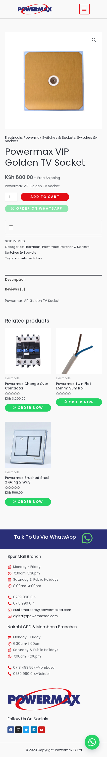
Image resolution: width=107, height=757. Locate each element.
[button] (94, 40)
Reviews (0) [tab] (15, 289)
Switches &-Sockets (20, 252)
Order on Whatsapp (38, 208)
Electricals (13, 137)
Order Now (29, 407)
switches (35, 258)
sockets (21, 258)
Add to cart (44, 196)
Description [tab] (15, 279)
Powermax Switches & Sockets (49, 137)
